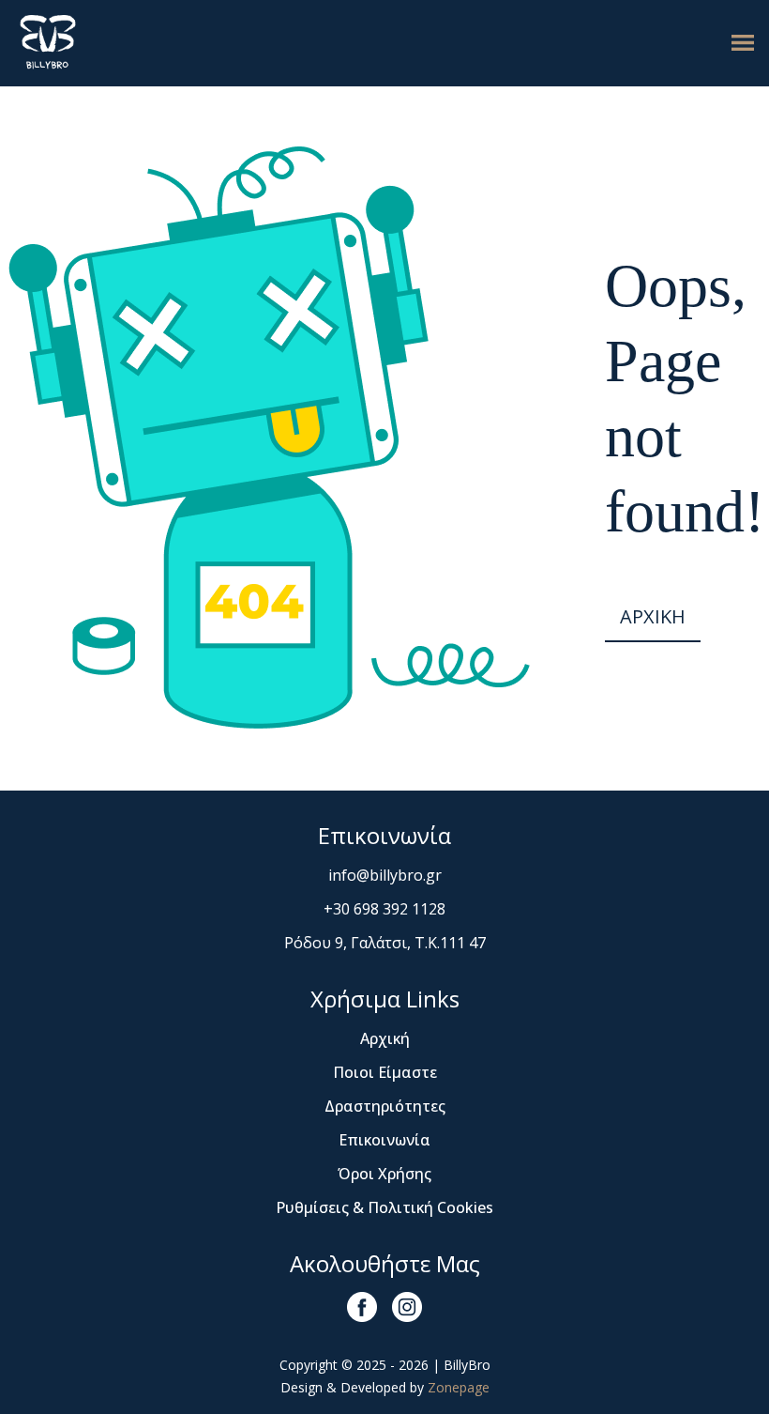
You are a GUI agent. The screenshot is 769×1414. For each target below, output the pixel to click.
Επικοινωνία (384, 1140)
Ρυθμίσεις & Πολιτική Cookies (384, 1207)
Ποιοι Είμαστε (385, 1072)
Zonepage (459, 1387)
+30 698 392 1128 (384, 909)
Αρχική (385, 1038)
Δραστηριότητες (384, 1106)
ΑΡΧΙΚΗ (653, 616)
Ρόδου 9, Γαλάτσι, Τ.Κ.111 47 (385, 942)
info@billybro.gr (385, 875)
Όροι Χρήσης (384, 1173)
